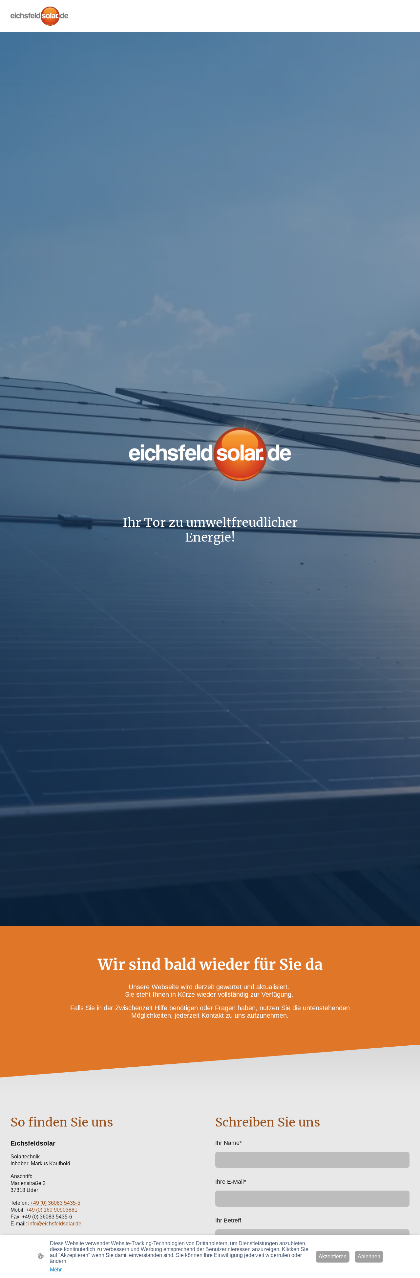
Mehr (56, 1269)
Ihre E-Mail (230, 1181)
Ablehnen (369, 1256)
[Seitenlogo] (39, 16)
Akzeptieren (332, 1256)
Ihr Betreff (228, 1220)
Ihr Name (228, 1143)
